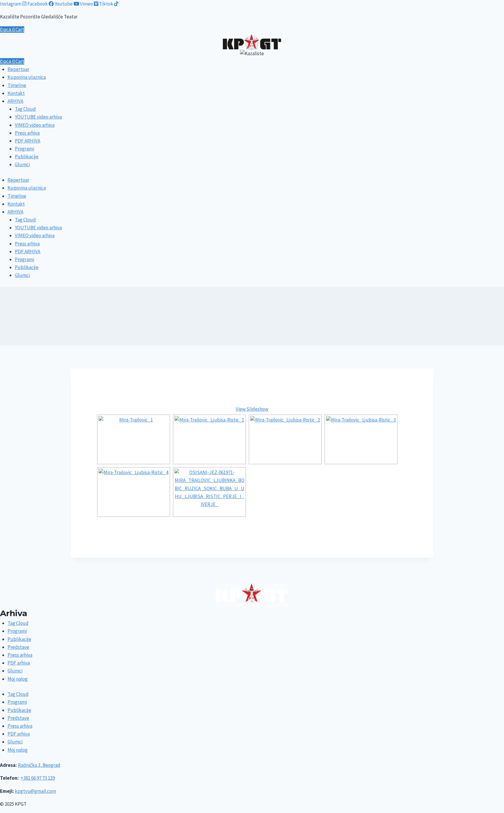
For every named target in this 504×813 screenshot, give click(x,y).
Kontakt (16, 93)
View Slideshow (252, 409)
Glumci (22, 164)
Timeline (17, 85)
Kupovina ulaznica (27, 77)
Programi (24, 148)
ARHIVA (15, 101)
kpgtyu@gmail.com (35, 791)
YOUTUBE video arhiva (38, 117)
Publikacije (26, 156)
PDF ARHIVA (27, 141)
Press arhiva (27, 133)
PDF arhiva (19, 663)
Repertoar (18, 69)
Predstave (18, 647)
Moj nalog (18, 679)
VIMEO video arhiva (35, 125)
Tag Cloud (25, 109)
